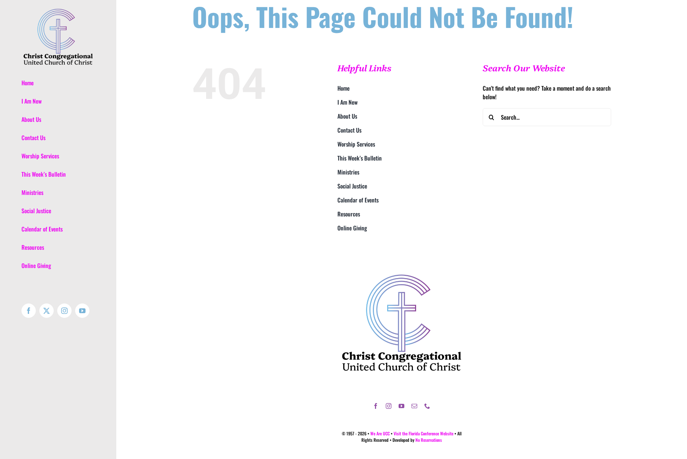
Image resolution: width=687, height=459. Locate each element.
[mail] (414, 406)
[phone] (427, 406)
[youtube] (401, 406)
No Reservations (428, 440)
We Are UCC (380, 433)
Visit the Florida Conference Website (423, 433)
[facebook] (376, 406)
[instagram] (388, 406)
